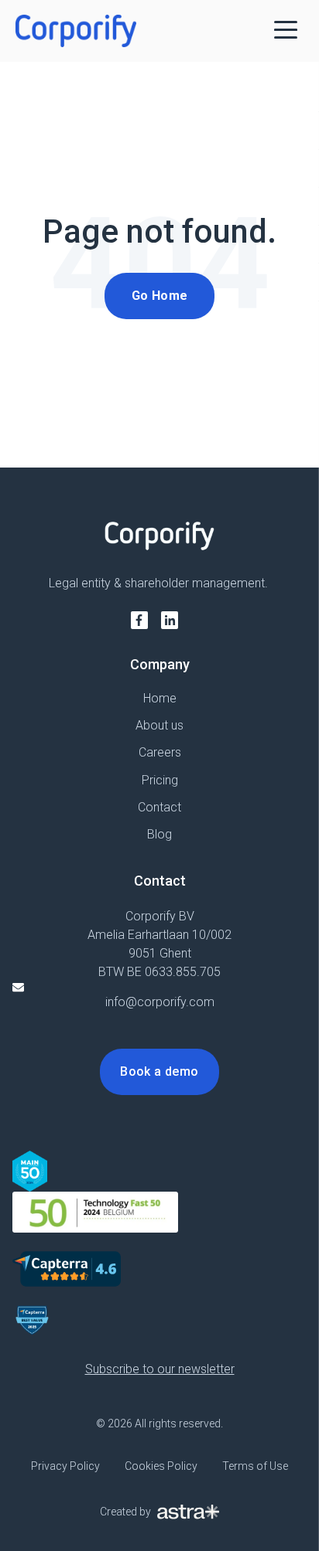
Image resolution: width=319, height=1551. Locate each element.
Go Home (160, 295)
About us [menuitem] (159, 725)
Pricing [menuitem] (160, 780)
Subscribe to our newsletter (160, 1369)
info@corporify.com (159, 1002)
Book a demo (159, 1071)
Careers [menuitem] (160, 752)
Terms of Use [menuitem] (255, 1466)
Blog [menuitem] (159, 834)
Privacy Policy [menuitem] (65, 1466)
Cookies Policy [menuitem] (161, 1466)
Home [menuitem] (160, 698)
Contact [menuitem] (159, 807)
